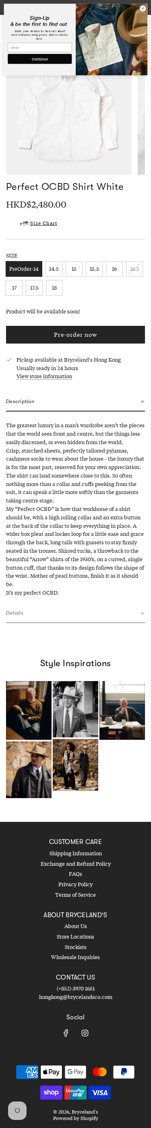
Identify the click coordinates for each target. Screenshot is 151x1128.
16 (114, 268)
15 (74, 268)
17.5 (34, 287)
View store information (44, 376)
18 (54, 287)
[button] (75, 402)
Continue (40, 58)
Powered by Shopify (75, 1118)
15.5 (94, 268)
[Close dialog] (142, 8)
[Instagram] (85, 1033)
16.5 (134, 268)
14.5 (54, 268)
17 (14, 287)
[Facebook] (66, 1033)
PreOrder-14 (24, 268)
